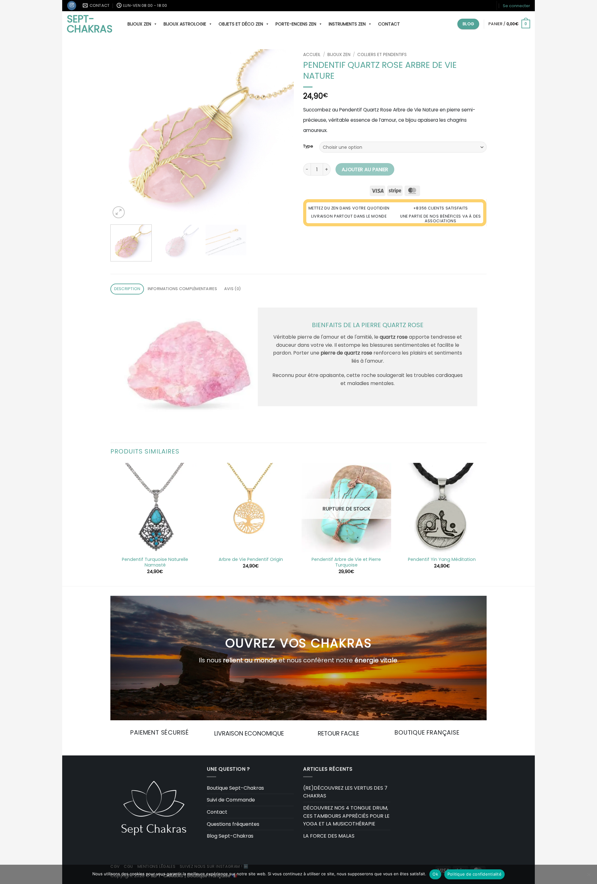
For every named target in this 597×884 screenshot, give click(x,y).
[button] (516, 6)
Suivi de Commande (231, 799)
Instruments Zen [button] (347, 24)
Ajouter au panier (365, 169)
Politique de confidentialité (474, 874)
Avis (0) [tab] (232, 288)
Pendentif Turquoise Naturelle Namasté (155, 562)
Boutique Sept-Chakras (235, 788)
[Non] (588, 876)
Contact (389, 24)
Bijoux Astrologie (185, 24)
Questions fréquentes (233, 824)
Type (308, 146)
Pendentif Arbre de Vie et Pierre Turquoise (346, 562)
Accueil (312, 55)
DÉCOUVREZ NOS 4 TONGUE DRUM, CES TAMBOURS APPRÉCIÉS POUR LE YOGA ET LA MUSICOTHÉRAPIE (346, 815)
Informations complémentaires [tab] (182, 288)
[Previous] (121, 134)
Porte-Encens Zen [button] (295, 24)
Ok (435, 874)
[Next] (282, 134)
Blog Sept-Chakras (230, 835)
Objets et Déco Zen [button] (241, 24)
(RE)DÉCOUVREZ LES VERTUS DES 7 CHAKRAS (345, 792)
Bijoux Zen (338, 55)
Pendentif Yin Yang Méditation (442, 559)
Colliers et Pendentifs (382, 55)
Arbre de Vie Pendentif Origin (251, 559)
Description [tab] (127, 288)
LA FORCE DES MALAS (328, 835)
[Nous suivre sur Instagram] (71, 5)
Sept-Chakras (90, 24)
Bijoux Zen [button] (139, 24)
